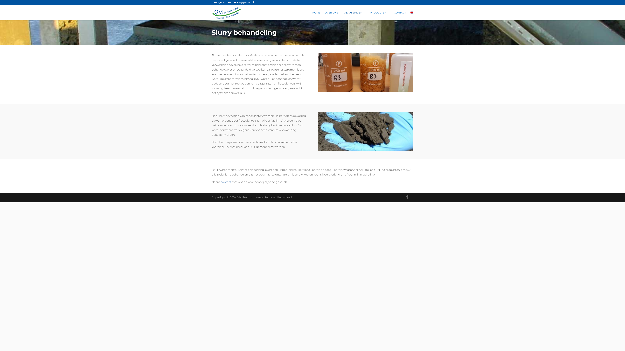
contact (226, 182)
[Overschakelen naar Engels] (411, 16)
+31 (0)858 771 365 (222, 2)
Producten (378, 13)
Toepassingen (352, 13)
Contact (400, 13)
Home (316, 13)
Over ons (331, 13)
